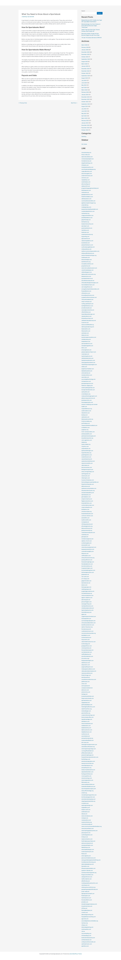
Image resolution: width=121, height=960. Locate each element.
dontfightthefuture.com (87, 305)
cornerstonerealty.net (87, 824)
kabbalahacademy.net (87, 371)
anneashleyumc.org (86, 767)
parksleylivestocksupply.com (89, 436)
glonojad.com (85, 536)
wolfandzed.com (86, 811)
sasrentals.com (85, 377)
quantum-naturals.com (87, 870)
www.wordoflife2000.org (88, 324)
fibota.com (84, 853)
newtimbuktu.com (86, 182)
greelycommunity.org (87, 530)
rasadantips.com (86, 179)
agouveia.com (85, 918)
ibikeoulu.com (85, 553)
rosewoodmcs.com (86, 820)
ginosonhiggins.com (87, 601)
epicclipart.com (85, 226)
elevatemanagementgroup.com (89, 904)
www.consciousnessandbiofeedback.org (92, 826)
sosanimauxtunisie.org (87, 234)
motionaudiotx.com (86, 929)
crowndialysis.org (86, 394)
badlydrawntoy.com (86, 727)
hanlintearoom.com (86, 897)
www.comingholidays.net (88, 471)
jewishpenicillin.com (87, 400)
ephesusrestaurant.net (87, 843)
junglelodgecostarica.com (88, 591)
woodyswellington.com (87, 845)
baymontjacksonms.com (87, 610)
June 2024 (84, 82)
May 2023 (84, 113)
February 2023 (85, 120)
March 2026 (84, 45)
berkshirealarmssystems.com (89, 337)
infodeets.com (85, 165)
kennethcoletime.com (87, 566)
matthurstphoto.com (87, 879)
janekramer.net (85, 574)
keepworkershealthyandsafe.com (90, 209)
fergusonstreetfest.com (87, 874)
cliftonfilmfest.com (86, 312)
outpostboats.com (86, 448)
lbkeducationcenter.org (87, 419)
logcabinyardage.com (87, 719)
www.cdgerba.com (86, 855)
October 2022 (85, 130)
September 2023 (86, 104)
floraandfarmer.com (86, 291)
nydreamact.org (85, 213)
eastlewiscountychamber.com (89, 488)
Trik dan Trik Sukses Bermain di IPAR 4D (92, 37)
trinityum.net (85, 837)
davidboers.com (85, 721)
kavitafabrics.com (86, 635)
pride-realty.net (85, 891)
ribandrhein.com (86, 412)
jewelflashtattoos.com (87, 217)
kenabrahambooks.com (87, 513)
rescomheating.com (86, 933)
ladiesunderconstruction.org (89, 274)
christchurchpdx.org (87, 511)
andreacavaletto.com (87, 433)
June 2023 (84, 111)
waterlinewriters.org (87, 708)
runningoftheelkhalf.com (88, 750)
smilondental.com (86, 373)
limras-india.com (86, 154)
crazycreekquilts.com (87, 507)
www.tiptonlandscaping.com (88, 799)
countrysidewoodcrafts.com (88, 200)
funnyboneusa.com (86, 629)
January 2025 (85, 66)
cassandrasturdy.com (87, 459)
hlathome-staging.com (87, 385)
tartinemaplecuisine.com (88, 572)
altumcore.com (85, 690)
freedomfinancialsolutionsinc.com (90, 757)
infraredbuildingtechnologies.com (90, 282)
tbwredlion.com (85, 866)
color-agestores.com (87, 440)
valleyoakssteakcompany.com (89, 671)
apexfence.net (85, 946)
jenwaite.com (85, 902)
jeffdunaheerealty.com (87, 753)
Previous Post (23, 102)
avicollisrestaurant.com (87, 656)
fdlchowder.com (85, 782)
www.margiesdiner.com (87, 780)
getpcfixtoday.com (86, 219)
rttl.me (83, 931)
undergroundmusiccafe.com (88, 942)
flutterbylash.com (86, 895)
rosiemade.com (85, 354)
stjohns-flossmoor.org (87, 627)
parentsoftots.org (86, 713)
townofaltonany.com (86, 612)
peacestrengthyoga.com (87, 755)
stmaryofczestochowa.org (88, 557)
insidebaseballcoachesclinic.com (90, 883)
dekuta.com (84, 813)
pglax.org (84, 614)
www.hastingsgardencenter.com (89, 830)
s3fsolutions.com (86, 293)
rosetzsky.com (85, 534)
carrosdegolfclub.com (87, 287)
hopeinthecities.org (86, 452)
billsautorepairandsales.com (88, 868)
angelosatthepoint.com (87, 667)
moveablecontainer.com (87, 263)
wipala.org (84, 442)
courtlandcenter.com (87, 652)
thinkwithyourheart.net (87, 318)
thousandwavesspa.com (87, 650)
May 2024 (84, 85)
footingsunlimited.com (87, 774)
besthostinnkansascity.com (88, 937)
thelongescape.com (86, 587)
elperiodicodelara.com (87, 156)
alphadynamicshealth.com (88, 893)
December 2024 (86, 68)
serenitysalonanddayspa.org (89, 169)
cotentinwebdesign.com (87, 270)
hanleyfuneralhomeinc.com (88, 360)
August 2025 (85, 61)
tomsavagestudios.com (87, 402)
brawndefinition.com (87, 503)
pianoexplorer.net (86, 832)
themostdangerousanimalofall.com (90, 482)
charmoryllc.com (86, 475)
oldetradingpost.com (87, 272)
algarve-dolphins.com (87, 597)
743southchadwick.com (87, 299)
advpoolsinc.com (86, 664)
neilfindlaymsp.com (86, 654)
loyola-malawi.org (86, 444)
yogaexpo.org (85, 429)
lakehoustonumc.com (87, 729)
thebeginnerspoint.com (87, 469)
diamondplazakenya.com (88, 864)
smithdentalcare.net (86, 939)
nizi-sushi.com (85, 576)
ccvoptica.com (85, 803)
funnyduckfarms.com (87, 900)
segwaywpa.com (86, 702)
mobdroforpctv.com (86, 457)
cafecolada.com (85, 465)
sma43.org (84, 792)
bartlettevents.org (86, 261)
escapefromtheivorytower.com (89, 297)
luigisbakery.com (86, 807)
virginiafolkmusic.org (87, 408)
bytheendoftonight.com (87, 450)
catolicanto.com (85, 417)
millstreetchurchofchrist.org (88, 887)
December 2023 (86, 97)
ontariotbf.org (85, 205)
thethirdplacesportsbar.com (88, 841)
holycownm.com (86, 639)
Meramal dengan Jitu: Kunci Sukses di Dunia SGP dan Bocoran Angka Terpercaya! (91, 25)
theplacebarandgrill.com (87, 660)
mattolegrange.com (86, 589)
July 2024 (84, 80)
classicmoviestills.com (87, 463)
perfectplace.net (86, 423)
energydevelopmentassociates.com (90, 289)
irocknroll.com (85, 322)
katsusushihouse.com (87, 528)
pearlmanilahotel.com (87, 228)
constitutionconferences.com (89, 679)
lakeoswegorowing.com (87, 914)
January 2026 (85, 49)
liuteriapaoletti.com (86, 618)
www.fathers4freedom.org (88, 746)
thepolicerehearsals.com (88, 484)
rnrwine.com (85, 912)
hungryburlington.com (87, 568)
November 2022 (85, 127)
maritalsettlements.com (87, 606)
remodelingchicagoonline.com (89, 795)
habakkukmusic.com (87, 732)
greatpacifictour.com (87, 646)
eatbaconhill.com (86, 186)
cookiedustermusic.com (87, 631)
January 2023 (85, 123)
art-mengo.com (85, 578)
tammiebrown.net (86, 583)
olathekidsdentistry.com (87, 358)
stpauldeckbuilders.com (87, 771)
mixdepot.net (85, 818)
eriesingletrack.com (86, 350)
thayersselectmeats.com (88, 698)
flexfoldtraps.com (86, 759)
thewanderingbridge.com (88, 562)
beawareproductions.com (88, 549)
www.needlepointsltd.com (88, 784)
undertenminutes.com (87, 175)
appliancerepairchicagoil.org (89, 203)
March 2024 (84, 90)
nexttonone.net (85, 734)
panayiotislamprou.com (87, 245)
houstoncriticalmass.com (88, 480)
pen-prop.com (85, 742)
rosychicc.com (85, 446)
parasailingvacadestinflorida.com (90, 889)
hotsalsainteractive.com (87, 167)
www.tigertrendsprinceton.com (89, 744)
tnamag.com (85, 694)
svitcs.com (84, 683)
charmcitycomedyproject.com (89, 547)
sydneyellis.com (85, 391)
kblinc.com (84, 347)
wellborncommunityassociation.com (90, 251)
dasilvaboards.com (86, 494)
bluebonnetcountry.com (87, 224)
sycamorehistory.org (87, 822)
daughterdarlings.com (87, 163)
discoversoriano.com (87, 467)
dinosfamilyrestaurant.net (88, 280)
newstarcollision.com (87, 375)
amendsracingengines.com (88, 761)
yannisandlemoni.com (87, 343)
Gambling (24, 16)
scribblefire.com (86, 427)
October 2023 (85, 101)
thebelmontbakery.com (87, 196)
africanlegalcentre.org (87, 526)
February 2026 (85, 47)
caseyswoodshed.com (87, 673)
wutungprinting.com (86, 604)
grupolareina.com (86, 266)
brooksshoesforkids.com (88, 696)
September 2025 (86, 59)
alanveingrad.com (86, 599)
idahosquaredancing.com (88, 326)
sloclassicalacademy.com (88, 492)
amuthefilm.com (85, 517)
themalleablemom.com (87, 564)
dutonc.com (84, 585)
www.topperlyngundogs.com (89, 748)
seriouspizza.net (86, 685)
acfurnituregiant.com (87, 173)
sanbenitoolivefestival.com (88, 461)
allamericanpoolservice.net (88, 398)
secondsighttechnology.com (88, 379)
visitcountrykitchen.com (87, 595)
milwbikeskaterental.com (88, 608)
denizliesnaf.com (86, 677)
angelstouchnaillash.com (88, 368)
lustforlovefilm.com (86, 520)
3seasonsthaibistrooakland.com (89, 425)
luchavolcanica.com (86, 637)
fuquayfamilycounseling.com (89, 916)
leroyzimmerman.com (87, 906)
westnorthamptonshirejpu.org (89, 255)
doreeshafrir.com (86, 545)
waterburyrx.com (86, 662)
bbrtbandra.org (85, 221)
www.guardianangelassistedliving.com (91, 860)
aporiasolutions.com (87, 700)
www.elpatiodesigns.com (88, 849)
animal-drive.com (86, 692)
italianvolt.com (85, 335)
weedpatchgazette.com (87, 345)
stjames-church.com (87, 541)
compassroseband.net (87, 687)
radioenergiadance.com (87, 240)
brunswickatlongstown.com (88, 570)
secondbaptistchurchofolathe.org (90, 921)
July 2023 (84, 108)
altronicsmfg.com (86, 184)
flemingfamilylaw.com (87, 910)
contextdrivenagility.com (88, 551)
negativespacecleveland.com (89, 616)
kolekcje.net (85, 415)
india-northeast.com (87, 301)
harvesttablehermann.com (88, 284)
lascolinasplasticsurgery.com (89, 788)
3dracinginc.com (86, 478)
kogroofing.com (85, 236)
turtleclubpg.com (86, 643)
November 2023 (86, 99)
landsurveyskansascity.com (88, 769)
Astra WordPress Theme (76, 953)
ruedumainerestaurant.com (88, 532)
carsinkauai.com (85, 885)
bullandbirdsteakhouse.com (88, 786)
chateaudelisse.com (86, 249)
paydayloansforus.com (87, 194)
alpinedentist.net (86, 238)
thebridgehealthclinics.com (88, 706)
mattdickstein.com (86, 725)
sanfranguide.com (86, 473)
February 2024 (85, 92)
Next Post (74, 102)
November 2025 (85, 54)
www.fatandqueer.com (87, 765)
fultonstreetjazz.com (87, 259)
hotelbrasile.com (86, 257)
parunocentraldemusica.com (89, 858)
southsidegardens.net (87, 834)
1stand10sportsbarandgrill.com (89, 364)
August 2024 (85, 78)
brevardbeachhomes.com (88, 295)
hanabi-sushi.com (86, 809)
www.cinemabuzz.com (87, 816)
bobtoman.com (85, 232)
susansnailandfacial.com (88, 740)
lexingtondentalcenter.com (88, 389)
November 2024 (86, 71)
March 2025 (84, 64)
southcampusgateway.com (88, 247)
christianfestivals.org (87, 593)
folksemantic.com (86, 331)
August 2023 (85, 106)
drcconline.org (85, 658)
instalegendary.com (86, 207)
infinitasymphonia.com (87, 524)
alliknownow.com (86, 486)
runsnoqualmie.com (86, 776)
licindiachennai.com (86, 161)
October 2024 (85, 73)
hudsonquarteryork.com (87, 851)
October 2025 (85, 56)
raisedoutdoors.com (86, 316)
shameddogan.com (86, 711)
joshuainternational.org (87, 738)
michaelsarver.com (86, 381)
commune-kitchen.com (87, 515)
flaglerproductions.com (87, 501)
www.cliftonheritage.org (87, 790)
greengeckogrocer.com (87, 383)
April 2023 (84, 116)
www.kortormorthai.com (88, 763)
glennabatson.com (86, 496)
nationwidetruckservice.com (89, 641)
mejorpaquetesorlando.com (88, 362)
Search (83, 11)
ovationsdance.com (86, 410)
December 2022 (85, 125)
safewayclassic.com (86, 198)
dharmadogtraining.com (87, 927)
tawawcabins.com (86, 329)
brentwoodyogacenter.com (88, 797)
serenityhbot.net (86, 736)
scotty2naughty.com (86, 543)
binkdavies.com (85, 509)
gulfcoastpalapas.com (87, 704)
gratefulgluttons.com (87, 454)
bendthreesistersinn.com (88, 625)
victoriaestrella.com (86, 648)
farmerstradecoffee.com (87, 717)
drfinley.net (84, 908)
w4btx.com (84, 366)
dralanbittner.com (86, 341)
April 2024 (84, 87)
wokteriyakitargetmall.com (88, 387)
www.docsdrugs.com (87, 778)
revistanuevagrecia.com (87, 538)
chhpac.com (84, 925)
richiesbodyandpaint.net (87, 158)
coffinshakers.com (86, 555)
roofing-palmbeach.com (87, 303)
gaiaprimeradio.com (86, 580)
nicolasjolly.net (85, 522)
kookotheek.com (86, 242)
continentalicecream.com (88, 505)
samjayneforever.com (87, 876)
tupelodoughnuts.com (87, 356)
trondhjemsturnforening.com (89, 862)
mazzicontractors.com (87, 839)
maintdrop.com (85, 230)
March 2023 (84, 118)
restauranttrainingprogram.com (89, 396)
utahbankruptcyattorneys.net (89, 320)
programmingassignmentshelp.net (90, 188)
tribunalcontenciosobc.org (88, 490)
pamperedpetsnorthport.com (89, 352)
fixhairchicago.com (86, 675)
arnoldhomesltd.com (87, 308)
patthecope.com (85, 681)
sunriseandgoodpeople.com (88, 620)
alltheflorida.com (86, 881)
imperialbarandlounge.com (88, 314)
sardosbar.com (85, 333)
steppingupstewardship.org (88, 801)
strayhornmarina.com (87, 499)
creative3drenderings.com (88, 715)
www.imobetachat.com (87, 723)
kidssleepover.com (86, 190)
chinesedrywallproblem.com (89, 622)
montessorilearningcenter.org (89, 872)
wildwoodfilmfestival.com (88, 253)
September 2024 (86, 75)
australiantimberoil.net (87, 278)
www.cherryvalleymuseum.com (89, 268)
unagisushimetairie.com (87, 215)
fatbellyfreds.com (86, 847)
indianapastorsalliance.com (88, 669)
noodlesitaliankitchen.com (88, 211)
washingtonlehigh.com (87, 805)
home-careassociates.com (88, 431)
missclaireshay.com (86, 152)
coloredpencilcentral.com (88, 310)
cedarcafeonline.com (87, 171)
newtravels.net (85, 192)
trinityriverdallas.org (87, 421)
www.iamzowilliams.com (88, 828)
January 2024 (85, 94)
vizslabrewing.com (86, 339)
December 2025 (85, 52)
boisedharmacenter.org (87, 438)
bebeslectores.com (86, 276)
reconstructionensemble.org (89, 633)
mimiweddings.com (86, 935)
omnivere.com (85, 177)
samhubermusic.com (87, 944)
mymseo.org (85, 923)
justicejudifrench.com (87, 559)
